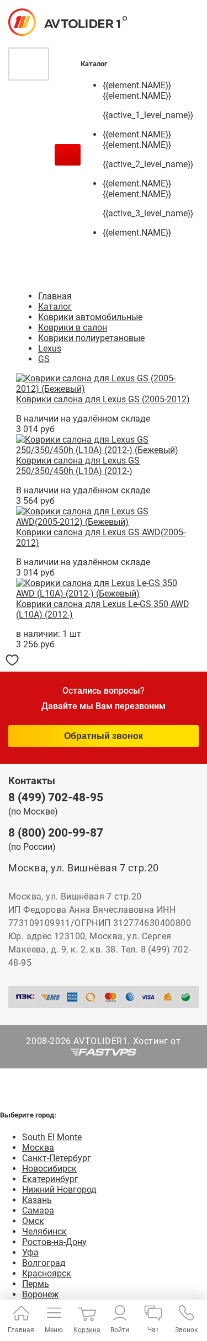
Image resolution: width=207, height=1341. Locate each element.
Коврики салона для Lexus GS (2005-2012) (103, 399)
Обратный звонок (103, 736)
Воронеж (40, 1294)
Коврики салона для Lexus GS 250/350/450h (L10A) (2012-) (78, 465)
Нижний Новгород (59, 1189)
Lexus (49, 348)
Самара (38, 1210)
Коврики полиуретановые (91, 338)
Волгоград (44, 1263)
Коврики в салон (72, 327)
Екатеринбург (50, 1179)
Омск (33, 1221)
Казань (37, 1200)
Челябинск (44, 1231)
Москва (38, 1147)
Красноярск (46, 1273)
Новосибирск (49, 1168)
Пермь (35, 1284)
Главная (55, 296)
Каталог (55, 306)
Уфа (30, 1252)
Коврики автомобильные (90, 317)
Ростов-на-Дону (54, 1242)
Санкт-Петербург (56, 1158)
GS (44, 359)
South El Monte (52, 1137)
